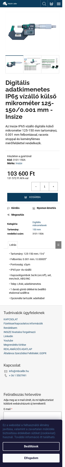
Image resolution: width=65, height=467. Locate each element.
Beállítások (31, 446)
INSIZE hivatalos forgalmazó (20, 332)
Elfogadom (31, 458)
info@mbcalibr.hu (19, 371)
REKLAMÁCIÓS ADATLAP (18, 349)
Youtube (8, 340)
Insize (19, 163)
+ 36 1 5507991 (18, 375)
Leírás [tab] (12, 244)
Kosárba (35, 197)
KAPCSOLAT (11, 319)
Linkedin (8, 336)
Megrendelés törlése (15, 344)
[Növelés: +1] (53, 186)
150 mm (36, 229)
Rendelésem (10, 327)
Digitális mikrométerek (39, 224)
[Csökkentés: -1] (36, 186)
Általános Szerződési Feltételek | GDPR (25, 353)
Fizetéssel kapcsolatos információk (23, 323)
